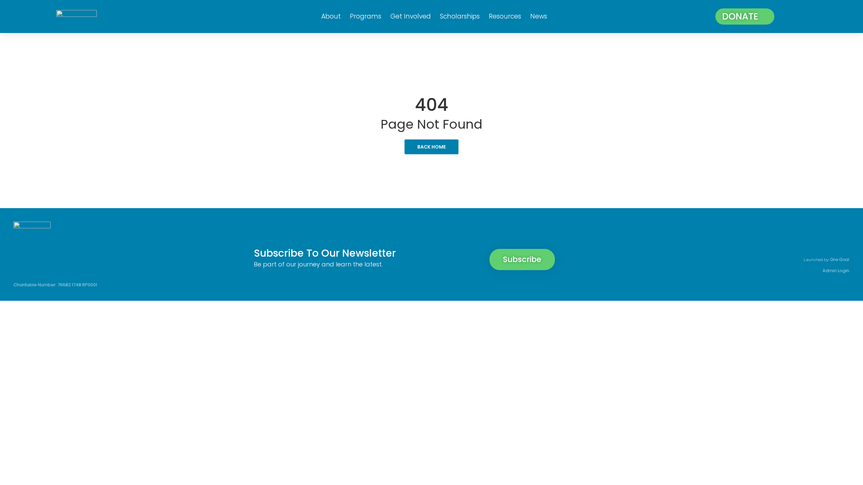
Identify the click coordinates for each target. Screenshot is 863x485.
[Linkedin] (818, 243)
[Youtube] (841, 243)
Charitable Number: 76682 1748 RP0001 (55, 285)
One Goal (839, 259)
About (331, 16)
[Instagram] (795, 243)
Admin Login (836, 270)
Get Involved (410, 16)
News (538, 16)
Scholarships (460, 16)
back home (431, 146)
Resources (505, 16)
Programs (365, 16)
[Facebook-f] (773, 243)
